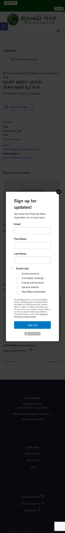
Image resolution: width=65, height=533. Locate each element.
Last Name (20, 253)
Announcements (30, 273)
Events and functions (33, 282)
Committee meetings (33, 278)
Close (58, 192)
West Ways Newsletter (34, 291)
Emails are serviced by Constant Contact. (30, 315)
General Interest (30, 287)
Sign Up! (32, 325)
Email (17, 224)
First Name (20, 239)
